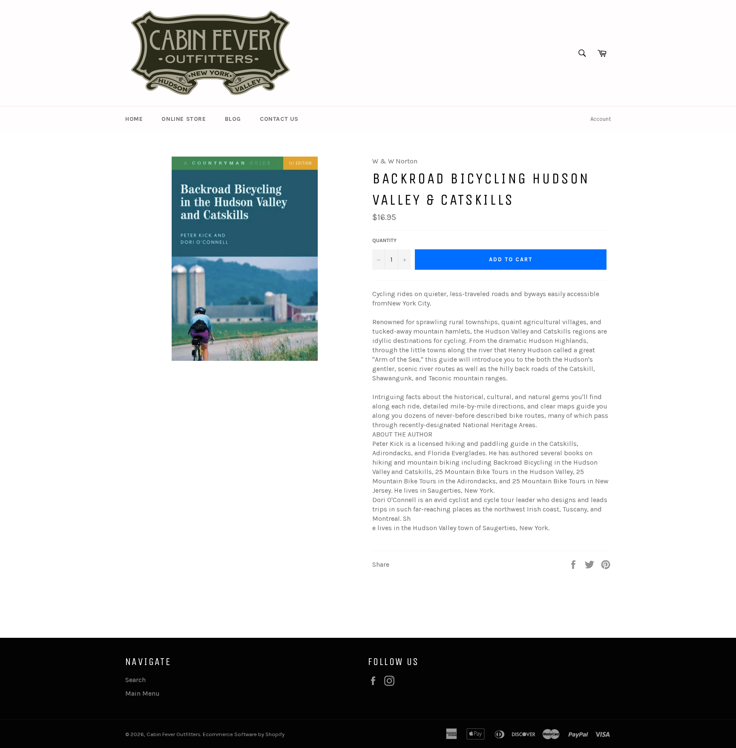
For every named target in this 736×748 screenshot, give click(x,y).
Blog (233, 119)
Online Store (183, 119)
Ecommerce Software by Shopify (244, 734)
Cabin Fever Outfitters (174, 734)
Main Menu (142, 693)
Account (600, 119)
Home (134, 119)
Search (135, 680)
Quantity (384, 240)
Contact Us (279, 119)
